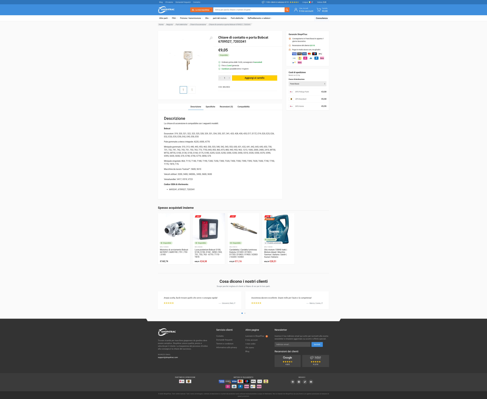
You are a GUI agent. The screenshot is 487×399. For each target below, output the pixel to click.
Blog (161, 2)
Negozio (169, 24)
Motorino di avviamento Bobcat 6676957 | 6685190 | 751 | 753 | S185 (174, 252)
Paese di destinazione (297, 79)
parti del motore (220, 18)
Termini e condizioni (224, 344)
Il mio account (251, 340)
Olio (207, 18)
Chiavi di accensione (198, 24)
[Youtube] (311, 382)
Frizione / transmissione (190, 18)
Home (161, 24)
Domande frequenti (183, 2)
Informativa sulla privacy (226, 347)
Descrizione (195, 106)
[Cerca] (287, 9)
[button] (242, 313)
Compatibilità (244, 106)
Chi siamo (169, 2)
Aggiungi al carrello (254, 78)
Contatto (196, 2)
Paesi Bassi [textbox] (294, 84)
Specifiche (210, 106)
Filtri (174, 18)
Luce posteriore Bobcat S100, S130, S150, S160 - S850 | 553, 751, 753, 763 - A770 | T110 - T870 (208, 253)
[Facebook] (292, 382)
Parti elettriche (237, 18)
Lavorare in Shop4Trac (256, 336)
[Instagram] (299, 382)
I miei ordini (250, 344)
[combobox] (307, 83)
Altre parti (163, 18)
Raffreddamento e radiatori (259, 18)
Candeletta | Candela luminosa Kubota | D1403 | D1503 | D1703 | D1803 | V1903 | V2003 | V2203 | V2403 (243, 253)
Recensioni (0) (226, 106)
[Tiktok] (305, 382)
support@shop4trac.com (168, 357)
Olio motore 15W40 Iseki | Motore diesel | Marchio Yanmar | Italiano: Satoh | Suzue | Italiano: (275, 253)
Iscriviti (317, 344)
